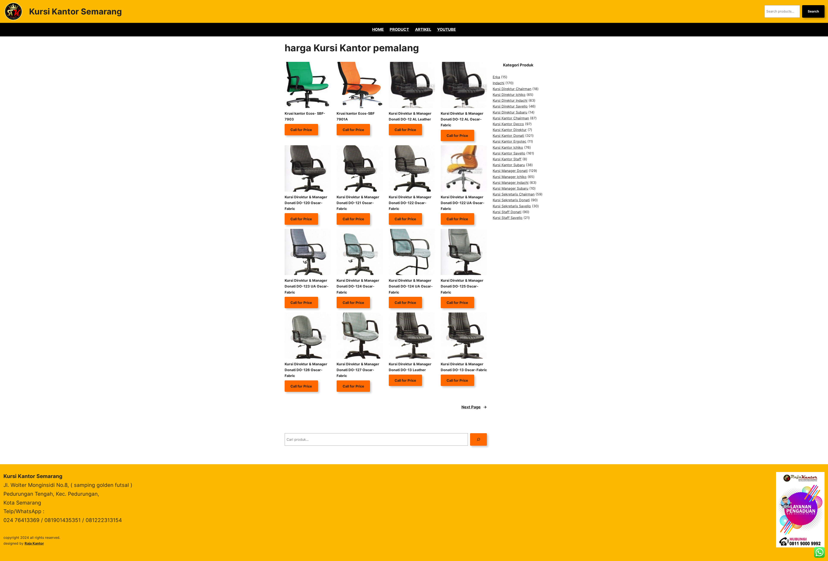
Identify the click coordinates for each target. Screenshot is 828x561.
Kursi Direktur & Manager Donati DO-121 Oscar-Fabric (358, 203)
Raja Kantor (34, 543)
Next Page (474, 407)
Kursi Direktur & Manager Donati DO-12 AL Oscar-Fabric (462, 119)
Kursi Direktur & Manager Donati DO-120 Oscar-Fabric (306, 203)
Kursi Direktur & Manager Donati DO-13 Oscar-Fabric (464, 367)
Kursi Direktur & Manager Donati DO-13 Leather (410, 367)
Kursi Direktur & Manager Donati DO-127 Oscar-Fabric (358, 370)
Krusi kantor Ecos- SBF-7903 (305, 116)
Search (813, 11)
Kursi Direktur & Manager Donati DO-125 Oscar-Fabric (462, 286)
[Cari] (478, 439)
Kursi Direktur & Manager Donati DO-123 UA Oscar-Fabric (307, 286)
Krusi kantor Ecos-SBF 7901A (356, 116)
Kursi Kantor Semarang (75, 11)
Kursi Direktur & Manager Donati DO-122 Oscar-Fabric (410, 203)
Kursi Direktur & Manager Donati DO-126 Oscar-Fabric (306, 370)
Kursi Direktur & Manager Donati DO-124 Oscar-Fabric (358, 286)
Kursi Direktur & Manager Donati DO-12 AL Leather (410, 116)
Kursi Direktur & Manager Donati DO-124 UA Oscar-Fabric (411, 286)
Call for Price (301, 129)
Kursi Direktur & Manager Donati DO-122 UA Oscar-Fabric (463, 203)
